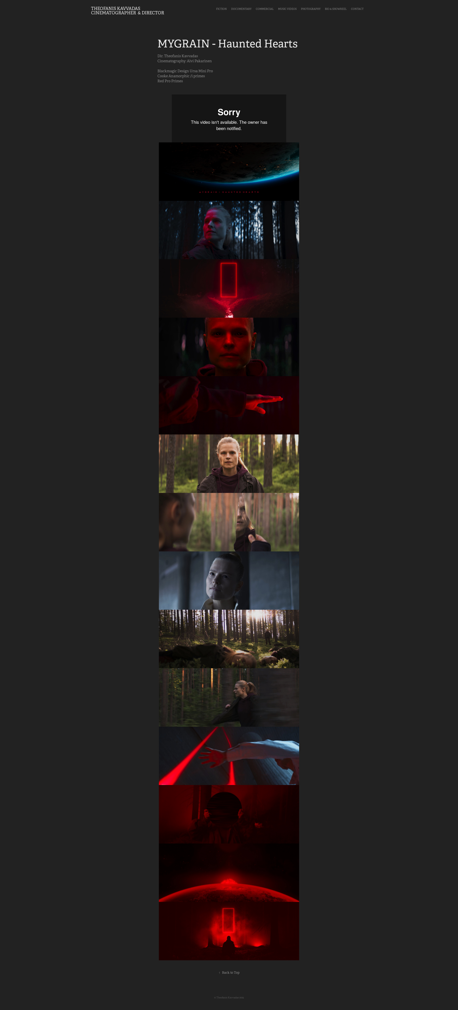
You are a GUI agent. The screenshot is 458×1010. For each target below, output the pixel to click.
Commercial (265, 9)
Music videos (287, 9)
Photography (311, 9)
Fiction (221, 9)
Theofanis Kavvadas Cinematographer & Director (127, 11)
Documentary (241, 9)
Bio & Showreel (336, 9)
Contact (357, 9)
